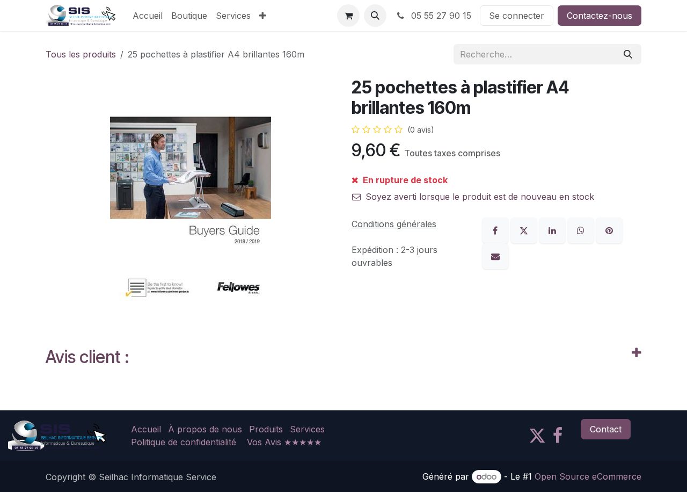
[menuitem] (147, 15)
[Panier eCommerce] (348, 15)
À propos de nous (205, 429)
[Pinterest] (609, 230)
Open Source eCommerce (588, 476)
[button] (375, 15)
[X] (525, 230)
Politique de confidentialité (183, 442)
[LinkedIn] (553, 230)
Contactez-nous (599, 15)
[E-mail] (495, 255)
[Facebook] (497, 230)
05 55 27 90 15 (439, 15)
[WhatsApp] (582, 230)
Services (307, 429)
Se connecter (516, 15)
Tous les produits (81, 54)
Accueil (146, 429)
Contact (606, 429)
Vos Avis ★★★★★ (284, 442)
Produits (266, 429)
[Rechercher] (628, 54)
